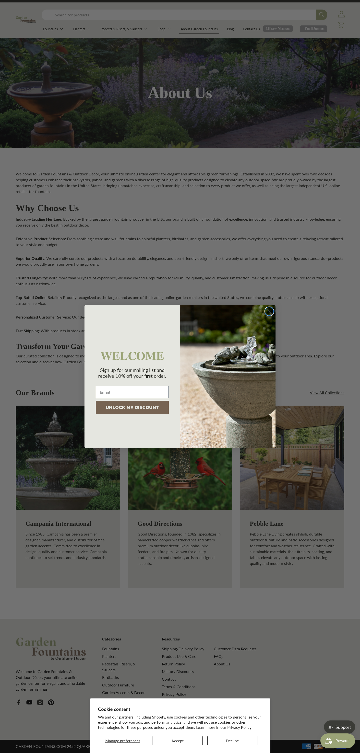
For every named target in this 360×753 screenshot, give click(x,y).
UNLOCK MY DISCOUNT (132, 407)
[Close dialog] (269, 311)
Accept (177, 740)
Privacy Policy (239, 727)
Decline (232, 740)
